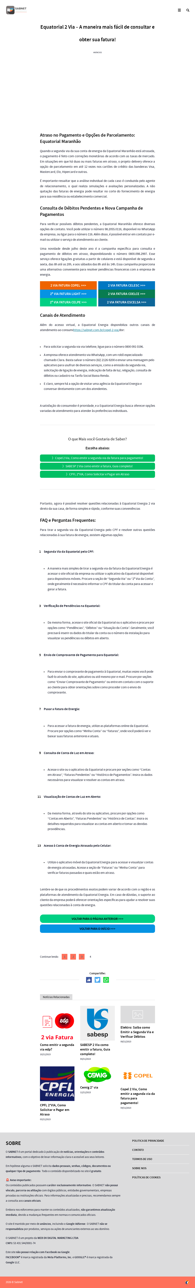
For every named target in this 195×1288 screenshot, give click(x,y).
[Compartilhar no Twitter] (97, 980)
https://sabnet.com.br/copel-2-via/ (96, 330)
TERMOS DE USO (142, 1159)
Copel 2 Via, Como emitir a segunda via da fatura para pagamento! (99, 458)
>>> (68, 285)
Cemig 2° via (89, 1087)
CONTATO (138, 1150)
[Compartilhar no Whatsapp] (106, 980)
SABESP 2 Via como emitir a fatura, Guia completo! (99, 466)
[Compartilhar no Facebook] (89, 980)
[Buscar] (187, 10)
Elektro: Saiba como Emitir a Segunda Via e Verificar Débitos (137, 1032)
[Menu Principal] (179, 10)
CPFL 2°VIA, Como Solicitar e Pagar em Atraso (99, 474)
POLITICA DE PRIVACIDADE (148, 1141)
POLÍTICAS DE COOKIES (146, 1177)
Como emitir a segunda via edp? (57, 1047)
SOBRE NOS (139, 1168)
